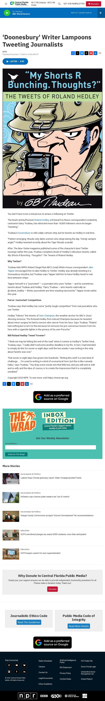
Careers (42, 667)
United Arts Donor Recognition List (88, 673)
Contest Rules (65, 679)
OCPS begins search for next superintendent (40, 553)
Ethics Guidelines (45, 684)
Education (24, 530)
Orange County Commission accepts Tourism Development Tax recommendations (56, 515)
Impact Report (87, 679)
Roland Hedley (41, 220)
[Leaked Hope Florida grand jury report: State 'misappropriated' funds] (11, 478)
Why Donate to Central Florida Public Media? (52, 575)
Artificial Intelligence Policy (68, 661)
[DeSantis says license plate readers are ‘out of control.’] (11, 497)
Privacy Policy (65, 673)
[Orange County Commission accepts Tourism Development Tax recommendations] (11, 516)
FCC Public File (87, 661)
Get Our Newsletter (74, 4)
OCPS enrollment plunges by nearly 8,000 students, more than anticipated (53, 534)
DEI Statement (66, 667)
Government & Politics (30, 474)
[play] (7, 12)
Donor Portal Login (88, 667)
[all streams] (101, 13)
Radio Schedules (45, 661)
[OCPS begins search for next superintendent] (11, 553)
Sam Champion (47, 315)
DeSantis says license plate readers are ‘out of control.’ (45, 496)
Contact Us (43, 672)
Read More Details (79, 626)
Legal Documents (46, 678)
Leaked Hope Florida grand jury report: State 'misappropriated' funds (50, 478)
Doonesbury (24, 233)
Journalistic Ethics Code (28, 616)
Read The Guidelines (29, 622)
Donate (95, 4)
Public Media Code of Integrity (79, 618)
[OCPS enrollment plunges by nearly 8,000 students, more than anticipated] (11, 535)
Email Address (11, 443)
